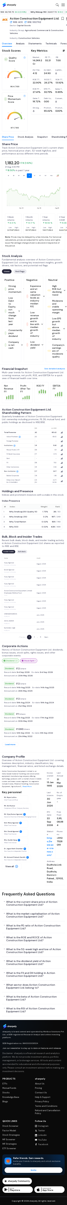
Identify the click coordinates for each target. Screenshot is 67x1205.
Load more (10, 744)
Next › (46, 637)
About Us (39, 1083)
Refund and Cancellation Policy (47, 1112)
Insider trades (8, 552)
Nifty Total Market (17, 521)
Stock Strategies (11, 1135)
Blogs (5, 1101)
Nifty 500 (13, 526)
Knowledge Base (10, 1097)
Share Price (8, 136)
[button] (11, 866)
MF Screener (8, 1139)
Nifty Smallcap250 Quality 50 (23, 511)
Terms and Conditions (46, 1106)
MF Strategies (9, 1144)
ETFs (4, 1083)
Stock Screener (10, 1126)
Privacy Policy (42, 1101)
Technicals (51, 43)
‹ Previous (22, 637)
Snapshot (42, 136)
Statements (35, 43)
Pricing (38, 1088)
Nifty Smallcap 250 (18, 516)
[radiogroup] (33, 175)
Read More (27, 786)
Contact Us (41, 1092)
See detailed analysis (54, 368)
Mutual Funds (9, 1088)
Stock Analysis (25, 136)
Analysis (20, 43)
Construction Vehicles (29, 38)
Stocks (6, 1092)
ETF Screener (9, 1148)
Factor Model (9, 1130)
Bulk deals (22, 552)
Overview (7, 43)
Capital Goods (24, 25)
